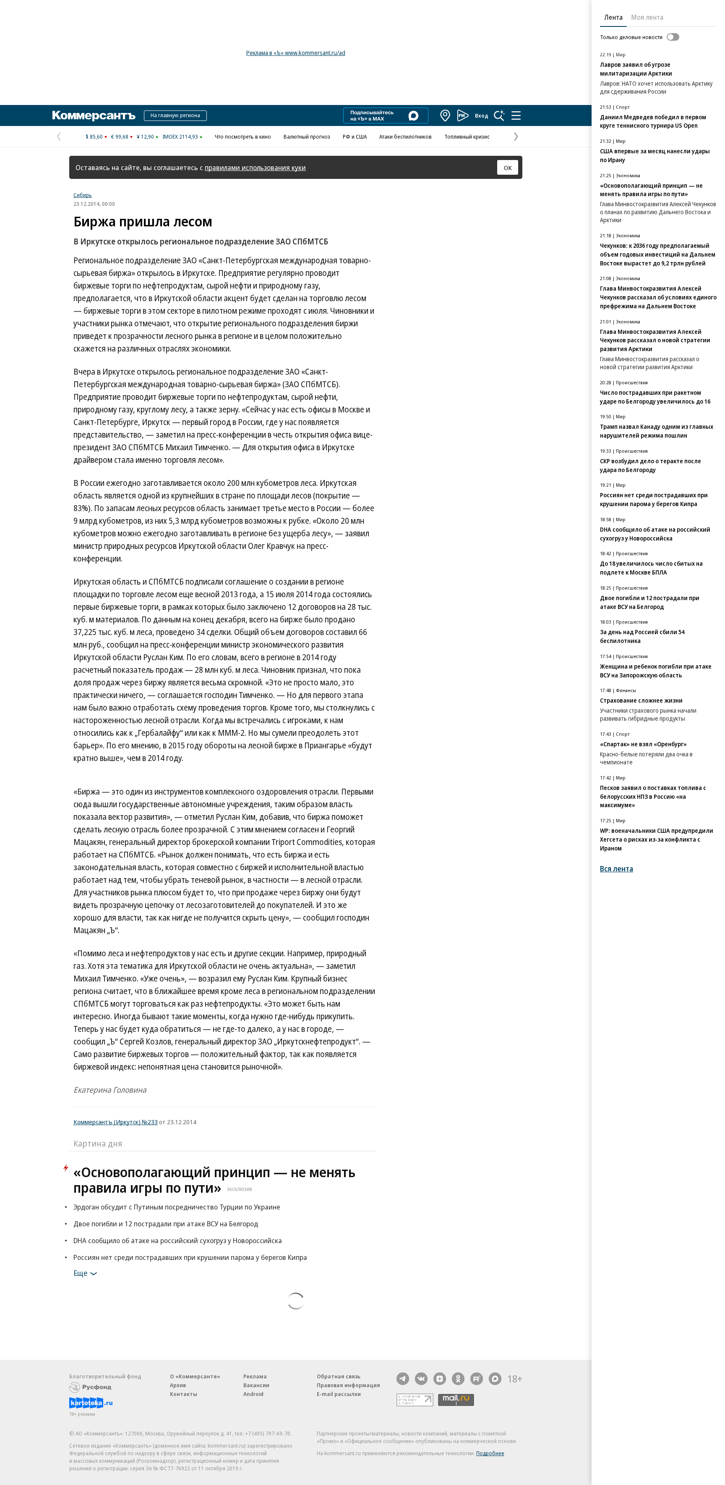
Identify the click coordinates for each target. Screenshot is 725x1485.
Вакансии (256, 1385)
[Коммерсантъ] (94, 115)
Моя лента (647, 17)
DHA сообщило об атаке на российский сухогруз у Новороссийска (177, 1240)
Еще (80, 1273)
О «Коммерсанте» (195, 1376)
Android (253, 1394)
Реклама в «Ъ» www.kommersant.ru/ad (295, 53)
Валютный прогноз (307, 136)
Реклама (255, 1376)
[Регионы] (445, 115)
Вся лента (616, 869)
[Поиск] (499, 115)
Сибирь (82, 195)
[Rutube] (476, 1378)
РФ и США (355, 136)
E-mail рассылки (339, 1394)
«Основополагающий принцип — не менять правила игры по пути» (214, 1179)
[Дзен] (439, 1378)
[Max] (495, 1378)
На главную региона (175, 115)
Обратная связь (338, 1376)
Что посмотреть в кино (243, 136)
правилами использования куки (255, 167)
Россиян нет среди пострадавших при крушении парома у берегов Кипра (190, 1257)
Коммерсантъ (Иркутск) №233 (115, 1122)
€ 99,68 (119, 136)
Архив (178, 1385)
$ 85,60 (94, 136)
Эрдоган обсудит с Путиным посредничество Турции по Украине (176, 1207)
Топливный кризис (467, 136)
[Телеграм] (402, 1378)
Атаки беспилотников (405, 136)
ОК (508, 167)
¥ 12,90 (145, 136)
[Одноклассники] (458, 1378)
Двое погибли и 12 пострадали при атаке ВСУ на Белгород (165, 1223)
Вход (481, 115)
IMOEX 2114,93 (180, 136)
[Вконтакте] (421, 1378)
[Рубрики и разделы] (516, 115)
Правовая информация (348, 1385)
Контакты (183, 1394)
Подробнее (490, 1453)
